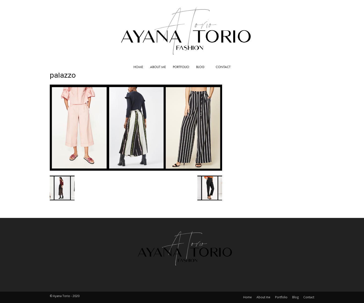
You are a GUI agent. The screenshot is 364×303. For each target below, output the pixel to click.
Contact (223, 67)
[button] (308, 67)
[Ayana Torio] (182, 30)
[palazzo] (136, 169)
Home (138, 67)
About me (158, 67)
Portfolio (181, 67)
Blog (200, 67)
